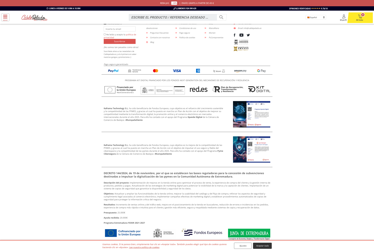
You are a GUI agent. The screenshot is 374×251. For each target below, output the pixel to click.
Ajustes (242, 245)
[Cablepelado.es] (34, 17)
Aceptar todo (262, 245)
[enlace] (251, 114)
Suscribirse (119, 41)
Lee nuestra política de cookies (144, 247)
